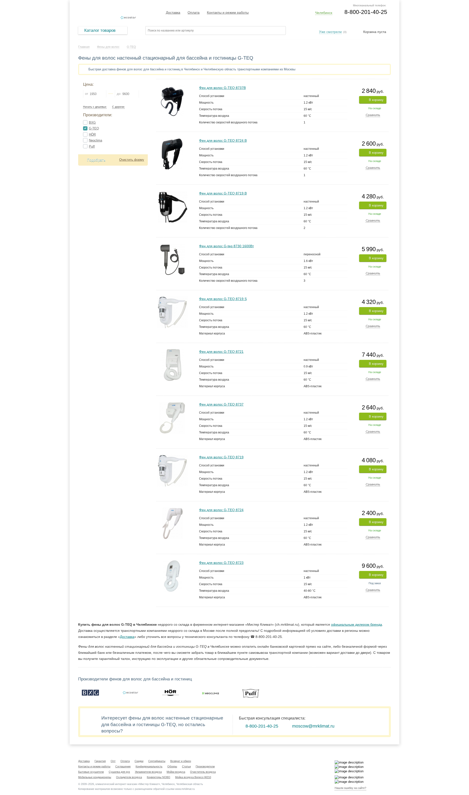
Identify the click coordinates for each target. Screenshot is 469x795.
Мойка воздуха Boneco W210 (193, 777)
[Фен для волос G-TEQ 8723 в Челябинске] (172, 562)
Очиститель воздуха (203, 771)
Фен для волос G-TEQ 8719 (221, 457)
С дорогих (118, 107)
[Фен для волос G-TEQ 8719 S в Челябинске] (172, 298)
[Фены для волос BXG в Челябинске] (90, 692)
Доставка (173, 12)
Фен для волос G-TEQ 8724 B (223, 140)
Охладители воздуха (129, 777)
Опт (113, 761)
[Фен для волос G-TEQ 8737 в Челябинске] (172, 404)
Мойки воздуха (176, 771)
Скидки (139, 761)
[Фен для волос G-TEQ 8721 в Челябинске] (172, 351)
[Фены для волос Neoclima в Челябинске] (210, 692)
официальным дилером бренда (356, 624)
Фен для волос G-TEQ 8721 (221, 352)
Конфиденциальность (149, 766)
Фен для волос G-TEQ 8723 (221, 563)
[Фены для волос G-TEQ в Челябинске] (130, 692)
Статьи (186, 766)
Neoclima (95, 140)
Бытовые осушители (91, 771)
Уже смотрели (330, 32)
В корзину (376, 100)
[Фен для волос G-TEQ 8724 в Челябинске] (172, 509)
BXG (92, 122)
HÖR (92, 134)
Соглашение (123, 766)
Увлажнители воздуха (148, 771)
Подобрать (96, 160)
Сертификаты (156, 761)
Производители (205, 766)
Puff (92, 146)
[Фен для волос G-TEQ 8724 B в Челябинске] (172, 140)
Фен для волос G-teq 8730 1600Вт (226, 246)
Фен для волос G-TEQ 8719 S (223, 299)
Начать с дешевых (95, 107)
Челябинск (323, 13)
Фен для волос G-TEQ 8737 (221, 404)
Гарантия (100, 761)
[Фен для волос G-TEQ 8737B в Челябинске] (172, 87)
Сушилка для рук (119, 771)
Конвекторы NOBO (158, 777)
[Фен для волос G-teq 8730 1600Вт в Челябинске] (172, 245)
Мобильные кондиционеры (94, 777)
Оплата (194, 12)
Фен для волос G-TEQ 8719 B (223, 193)
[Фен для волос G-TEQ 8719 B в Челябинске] (172, 193)
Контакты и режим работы (228, 12)
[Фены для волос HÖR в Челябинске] (170, 692)
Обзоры (172, 766)
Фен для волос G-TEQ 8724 (221, 510)
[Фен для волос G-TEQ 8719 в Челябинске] (172, 457)
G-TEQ (94, 128)
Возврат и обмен (180, 761)
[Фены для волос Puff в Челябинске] (250, 692)
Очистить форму (131, 159)
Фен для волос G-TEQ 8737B (222, 88)
